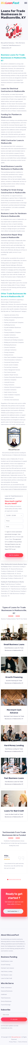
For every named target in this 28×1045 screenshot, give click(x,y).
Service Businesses (6, 1001)
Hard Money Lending (14, 745)
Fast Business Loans (14, 778)
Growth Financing (14, 677)
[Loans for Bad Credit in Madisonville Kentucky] (14, 800)
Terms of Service (16, 537)
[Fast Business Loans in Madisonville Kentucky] (14, 768)
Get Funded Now (13, 911)
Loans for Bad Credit (14, 811)
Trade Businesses (5, 998)
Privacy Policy (8, 539)
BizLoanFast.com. (16, 1037)
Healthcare (4, 994)
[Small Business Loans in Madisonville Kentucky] (14, 634)
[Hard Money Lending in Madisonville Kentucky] (14, 735)
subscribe (15, 1019)
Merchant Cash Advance (7, 968)
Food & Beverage (5, 1005)
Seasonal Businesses (6, 991)
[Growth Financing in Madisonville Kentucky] (14, 667)
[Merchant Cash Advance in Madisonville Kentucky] (14, 699)
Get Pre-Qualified (14, 555)
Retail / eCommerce (6, 987)
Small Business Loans (14, 644)
